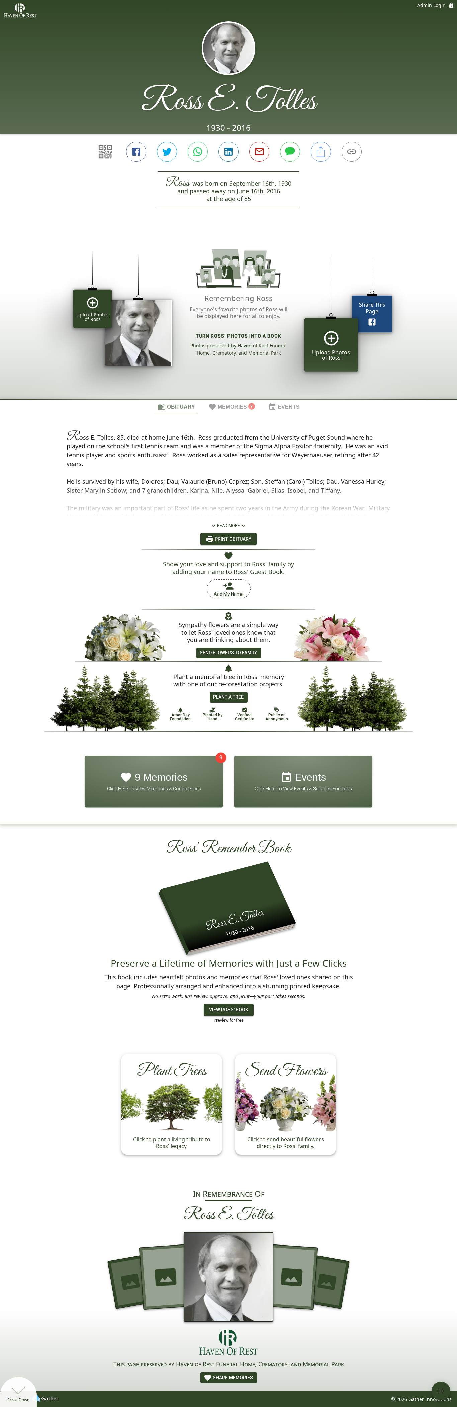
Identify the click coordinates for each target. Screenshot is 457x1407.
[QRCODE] (105, 152)
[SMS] (290, 152)
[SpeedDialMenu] (441, 1391)
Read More (228, 525)
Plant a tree (228, 697)
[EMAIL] (259, 152)
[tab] (176, 406)
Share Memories (232, 1377)
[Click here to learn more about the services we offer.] (228, 1343)
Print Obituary (232, 539)
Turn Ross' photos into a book (238, 336)
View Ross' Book (228, 1009)
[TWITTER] (167, 152)
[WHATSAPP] (198, 152)
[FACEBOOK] (136, 152)
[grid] (228, 315)
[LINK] (352, 152)
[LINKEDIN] (228, 152)
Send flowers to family (228, 652)
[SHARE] (321, 152)
